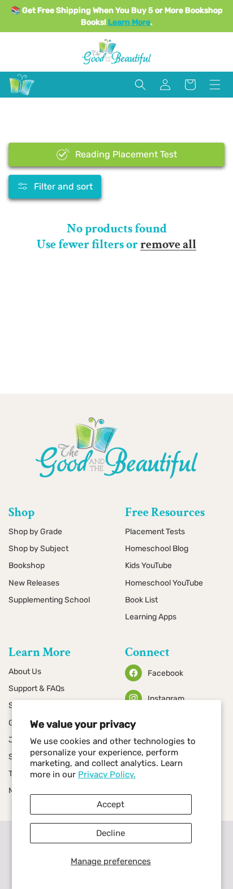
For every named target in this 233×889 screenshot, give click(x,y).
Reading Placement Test (126, 154)
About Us (24, 671)
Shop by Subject (38, 548)
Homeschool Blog (156, 548)
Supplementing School (49, 600)
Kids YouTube (148, 565)
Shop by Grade (35, 531)
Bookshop (26, 565)
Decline (110, 833)
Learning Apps (150, 617)
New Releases (33, 583)
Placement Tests (155, 531)
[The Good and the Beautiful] (22, 95)
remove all (168, 245)
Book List (141, 600)
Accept (110, 804)
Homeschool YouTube (164, 583)
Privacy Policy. (107, 774)
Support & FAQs (36, 688)
